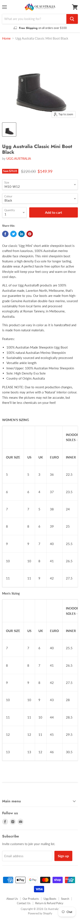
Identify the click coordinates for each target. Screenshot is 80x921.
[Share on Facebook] (5, 234)
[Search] (72, 19)
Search (65, 898)
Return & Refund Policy (49, 903)
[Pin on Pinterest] (29, 234)
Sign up (63, 856)
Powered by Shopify (40, 913)
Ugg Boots (50, 898)
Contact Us (24, 903)
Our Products (31, 898)
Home (6, 38)
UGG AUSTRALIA (18, 158)
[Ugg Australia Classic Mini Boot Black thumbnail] (9, 129)
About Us (12, 898)
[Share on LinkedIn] (21, 234)
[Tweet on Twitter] (13, 234)
